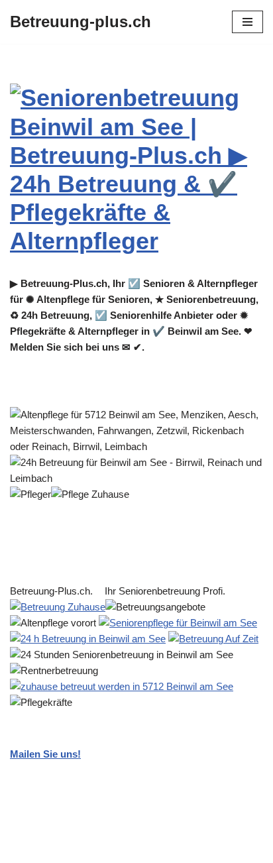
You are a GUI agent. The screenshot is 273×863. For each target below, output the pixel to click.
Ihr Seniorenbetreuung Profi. (168, 591)
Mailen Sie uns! (45, 754)
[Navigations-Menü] (247, 22)
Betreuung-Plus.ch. (54, 591)
